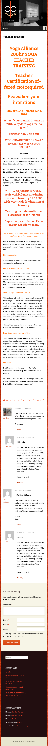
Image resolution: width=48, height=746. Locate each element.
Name (6, 620)
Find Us (14, 719)
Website (6, 629)
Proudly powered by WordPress (24, 741)
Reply (19, 429)
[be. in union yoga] (24, 13)
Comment (7, 604)
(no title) (8, 672)
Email (6, 625)
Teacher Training (17, 712)
